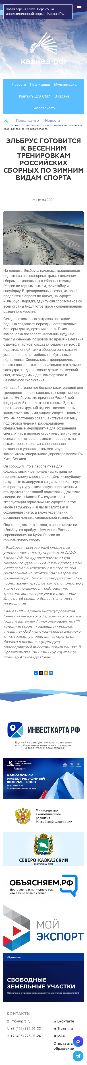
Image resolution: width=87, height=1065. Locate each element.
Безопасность (44, 108)
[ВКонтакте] (36, 675)
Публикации (40, 84)
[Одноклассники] (46, 675)
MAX (61, 1036)
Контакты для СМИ (34, 96)
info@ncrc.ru (20, 1021)
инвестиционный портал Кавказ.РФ (35, 14)
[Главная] (6, 120)
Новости (19, 84)
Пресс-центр (27, 120)
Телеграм (65, 1029)
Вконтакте (65, 1021)
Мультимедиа (65, 84)
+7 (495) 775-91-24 (25, 1036)
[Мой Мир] (51, 675)
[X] (41, 675)
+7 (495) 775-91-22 (25, 1029)
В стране (62, 96)
